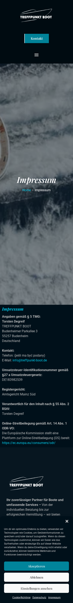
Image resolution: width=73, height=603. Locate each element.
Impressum (54, 597)
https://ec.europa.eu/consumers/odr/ (29, 443)
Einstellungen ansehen (36, 588)
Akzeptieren (36, 566)
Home (26, 190)
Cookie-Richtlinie (21, 597)
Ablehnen (36, 577)
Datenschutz (39, 597)
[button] (67, 521)
